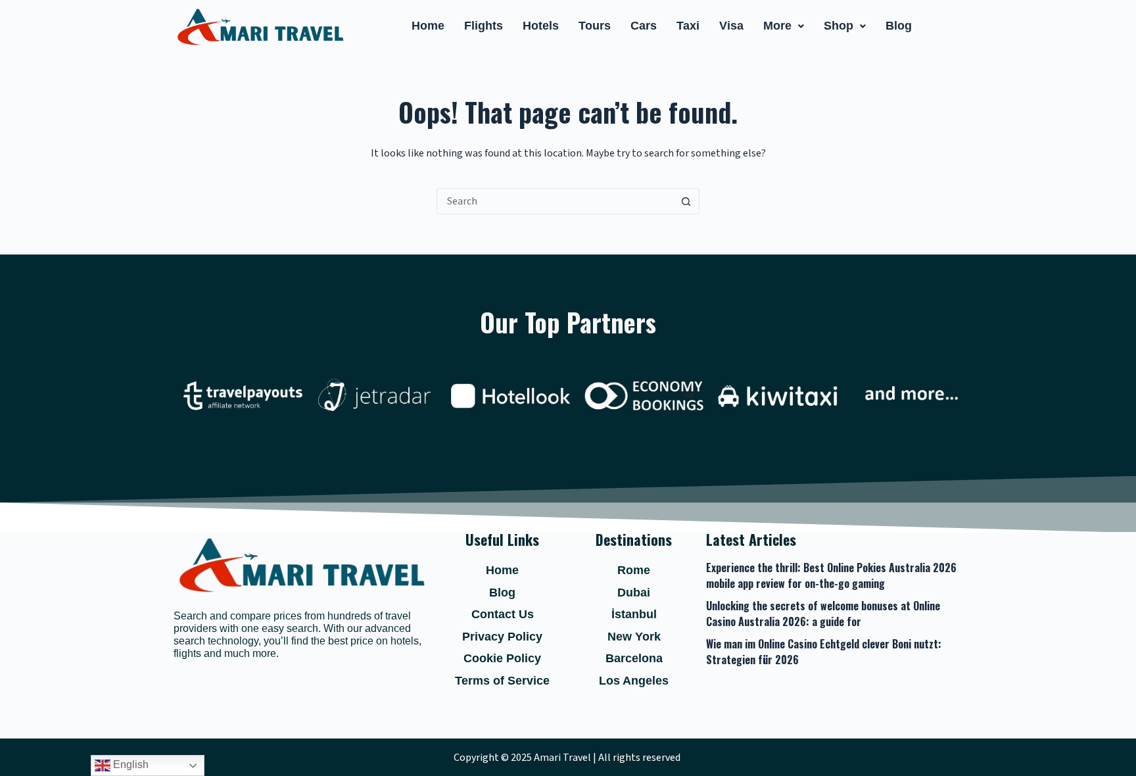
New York (634, 636)
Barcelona (634, 658)
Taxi (687, 25)
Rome (633, 570)
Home (428, 25)
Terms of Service (502, 680)
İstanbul (634, 614)
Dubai (633, 592)
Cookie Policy (502, 658)
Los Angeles (634, 680)
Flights (483, 25)
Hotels (541, 25)
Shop (838, 25)
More (777, 25)
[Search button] (686, 201)
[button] (783, 26)
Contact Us (502, 614)
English (129, 764)
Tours (595, 25)
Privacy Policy (502, 636)
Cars (643, 25)
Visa (731, 25)
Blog (899, 25)
